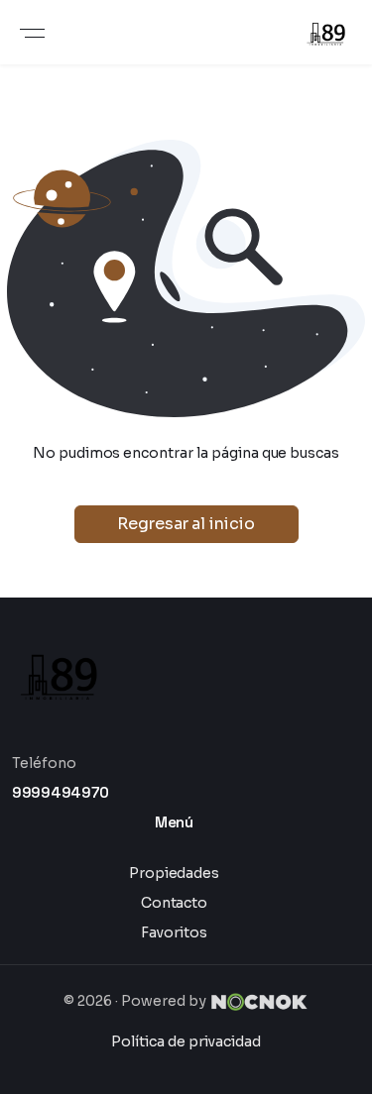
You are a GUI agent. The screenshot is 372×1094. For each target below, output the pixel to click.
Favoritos (174, 932)
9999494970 (60, 792)
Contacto (174, 903)
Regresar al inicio (186, 523)
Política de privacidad (185, 1041)
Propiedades (174, 873)
